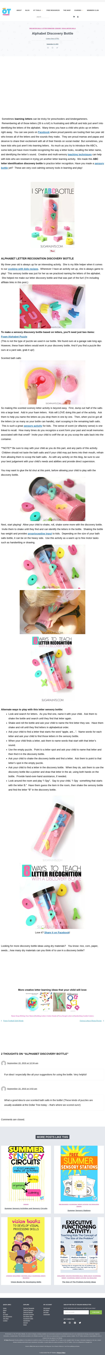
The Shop (67, 10)
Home (4, 1308)
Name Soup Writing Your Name (22, 1016)
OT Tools (37, 10)
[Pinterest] (75, 1323)
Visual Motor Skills (69, 28)
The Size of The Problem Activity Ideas (79, 1282)
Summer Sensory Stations (79, 1211)
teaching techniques (80, 154)
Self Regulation (94, 1204)
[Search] (48, 16)
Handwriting (26, 1320)
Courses (77, 10)
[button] (48, 47)
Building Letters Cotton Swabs (46, 1016)
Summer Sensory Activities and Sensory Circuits (26, 1208)
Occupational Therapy (39, 1275)
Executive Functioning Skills (74, 1275)
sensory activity (33, 425)
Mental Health (88, 1275)
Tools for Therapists (28, 1308)
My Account (46, 1308)
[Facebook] (65, 1323)
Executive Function (28, 1314)
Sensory (58, 28)
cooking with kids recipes (23, 268)
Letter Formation (48, 28)
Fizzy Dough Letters (65, 1016)
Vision (25, 1325)
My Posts (46, 1312)
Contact (5, 1320)
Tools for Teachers (28, 1310)
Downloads (46, 1314)
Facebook (44, 132)
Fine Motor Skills (35, 28)
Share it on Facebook (56, 932)
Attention (9, 1275)
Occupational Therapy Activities (78, 1204)
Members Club (93, 10)
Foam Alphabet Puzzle (14, 336)
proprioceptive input (40, 533)
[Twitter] (80, 1323)
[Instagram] (70, 1323)
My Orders (46, 1310)
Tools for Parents (28, 1312)
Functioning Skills (28, 1318)
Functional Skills (26, 1275)
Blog (27, 10)
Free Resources (53, 10)
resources (26, 1277)
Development (17, 1275)
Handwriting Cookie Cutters (84, 1016)
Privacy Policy (61, 1352)
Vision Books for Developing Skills (26, 1282)
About (19, 10)
